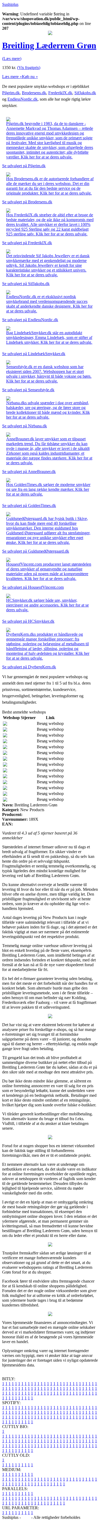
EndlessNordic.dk (22, 99)
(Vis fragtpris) (28, 67)
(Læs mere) (11, 58)
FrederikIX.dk (60, 93)
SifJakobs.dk (85, 93)
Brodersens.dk (34, 93)
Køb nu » (30, 76)
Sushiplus (10, 4)
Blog (26, 1517)
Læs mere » (12, 76)
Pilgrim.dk (11, 93)
